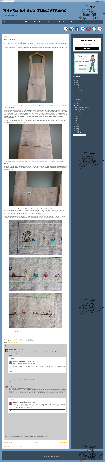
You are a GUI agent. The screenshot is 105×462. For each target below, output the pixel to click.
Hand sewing (14, 342)
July (77, 101)
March (77, 111)
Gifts (9, 342)
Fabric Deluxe (27, 105)
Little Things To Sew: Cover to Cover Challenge (61, 21)
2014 (75, 129)
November (78, 93)
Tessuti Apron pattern (57, 105)
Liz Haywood (12, 377)
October (78, 95)
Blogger (59, 456)
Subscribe (86, 48)
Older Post (63, 443)
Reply (10, 355)
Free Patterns (38, 21)
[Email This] (26, 340)
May (77, 105)
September (78, 97)
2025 (75, 80)
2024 (75, 82)
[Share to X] (30, 340)
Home (6, 21)
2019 (75, 118)
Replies (12, 358)
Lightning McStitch (18, 361)
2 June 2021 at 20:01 (30, 361)
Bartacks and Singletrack (34, 10)
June (77, 103)
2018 (75, 120)
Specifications (16, 21)
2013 (75, 131)
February (78, 114)
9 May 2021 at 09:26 (21, 377)
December (78, 90)
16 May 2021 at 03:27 (20, 386)
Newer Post (8, 443)
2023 (75, 85)
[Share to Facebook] (31, 340)
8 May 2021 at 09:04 (18, 349)
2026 (75, 78)
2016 (75, 124)
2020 (75, 116)
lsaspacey (11, 386)
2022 (75, 87)
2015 (75, 126)
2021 (75, 89)
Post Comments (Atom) (16, 446)
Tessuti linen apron (79, 109)
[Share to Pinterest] (33, 340)
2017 (75, 122)
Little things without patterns (82, 107)
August (77, 99)
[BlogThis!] (28, 340)
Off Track (27, 21)
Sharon (11, 349)
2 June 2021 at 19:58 (30, 402)
